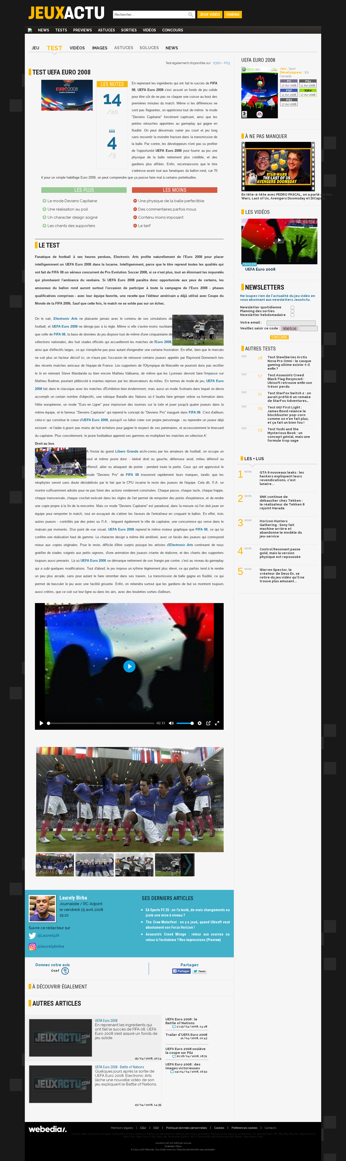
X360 (217, 63)
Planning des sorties (257, 311)
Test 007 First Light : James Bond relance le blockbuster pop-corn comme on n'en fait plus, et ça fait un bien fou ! (288, 414)
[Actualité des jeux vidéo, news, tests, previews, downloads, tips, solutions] (30, 30)
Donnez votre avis (52, 965)
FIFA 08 (59, 334)
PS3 (227, 63)
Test (54, 48)
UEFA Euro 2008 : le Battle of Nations (181, 1021)
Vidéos (149, 30)
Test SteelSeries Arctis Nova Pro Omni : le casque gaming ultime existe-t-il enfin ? (289, 362)
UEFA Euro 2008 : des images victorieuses (182, 1066)
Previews (82, 30)
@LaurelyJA (47, 935)
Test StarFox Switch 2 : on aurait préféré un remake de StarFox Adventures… (289, 397)
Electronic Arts (65, 319)
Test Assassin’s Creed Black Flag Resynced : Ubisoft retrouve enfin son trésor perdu (289, 380)
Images (99, 48)
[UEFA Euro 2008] (259, 117)
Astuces (106, 30)
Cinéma (232, 14)
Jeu (35, 48)
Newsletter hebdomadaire (263, 315)
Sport (292, 68)
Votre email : (251, 322)
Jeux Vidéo (210, 14)
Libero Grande (126, 451)
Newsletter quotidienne (260, 307)
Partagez (190, 965)
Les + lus (254, 458)
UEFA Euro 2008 (65, 326)
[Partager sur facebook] (181, 971)
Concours (172, 30)
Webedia (187, 1143)
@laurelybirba (50, 946)
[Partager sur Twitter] (199, 971)
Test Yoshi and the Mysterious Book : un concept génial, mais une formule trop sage (288, 434)
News (43, 30)
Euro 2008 (163, 342)
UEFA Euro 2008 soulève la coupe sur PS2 (185, 1051)
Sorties (129, 30)
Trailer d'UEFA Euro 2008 (186, 1035)
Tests (61, 30)
